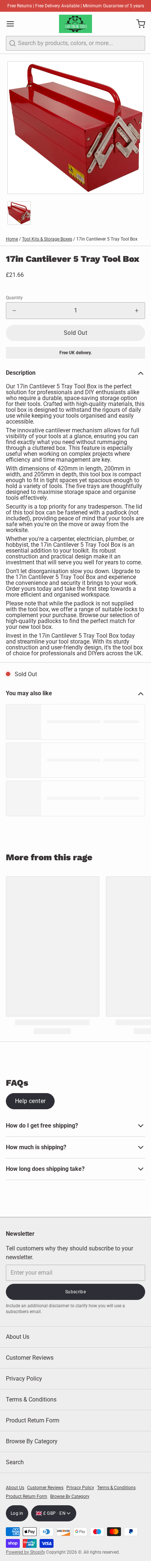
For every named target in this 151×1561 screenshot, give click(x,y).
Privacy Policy (24, 1378)
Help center (30, 1101)
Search (15, 1462)
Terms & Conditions (31, 1399)
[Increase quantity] (137, 311)
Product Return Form (32, 1420)
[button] (75, 333)
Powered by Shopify (25, 1552)
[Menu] (13, 24)
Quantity (14, 297)
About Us (17, 1336)
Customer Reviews (30, 1357)
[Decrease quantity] (14, 311)
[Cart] (137, 24)
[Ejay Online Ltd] (75, 24)
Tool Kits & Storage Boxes (47, 239)
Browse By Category (32, 1441)
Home (12, 239)
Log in (17, 1513)
